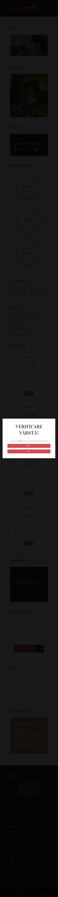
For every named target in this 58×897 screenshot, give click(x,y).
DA (28, 446)
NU (29, 451)
